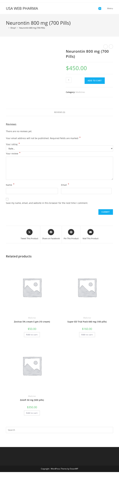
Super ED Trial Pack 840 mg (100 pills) (87, 321)
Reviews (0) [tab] (59, 112)
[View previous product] (105, 46)
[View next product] (111, 46)
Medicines (80, 92)
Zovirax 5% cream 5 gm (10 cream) (32, 321)
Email (65, 184)
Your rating (13, 144)
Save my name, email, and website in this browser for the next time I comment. (47, 202)
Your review (13, 153)
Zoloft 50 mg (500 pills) (32, 399)
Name (10, 184)
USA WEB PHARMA (22, 8)
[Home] (6, 27)
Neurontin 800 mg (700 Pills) (32, 27)
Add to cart (95, 80)
